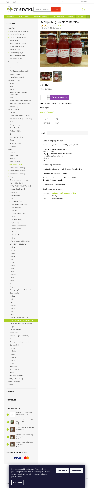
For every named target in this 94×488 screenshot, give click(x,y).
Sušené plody (14, 345)
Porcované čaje (16, 201)
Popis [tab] (43, 133)
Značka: (51, 28)
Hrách (12, 259)
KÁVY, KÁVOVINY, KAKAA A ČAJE (20, 186)
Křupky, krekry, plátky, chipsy (20, 241)
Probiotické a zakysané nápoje (20, 100)
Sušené (12, 113)
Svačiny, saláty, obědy (15, 379)
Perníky (13, 146)
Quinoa (13, 272)
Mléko (12, 83)
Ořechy (13, 354)
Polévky (12, 372)
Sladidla (13, 305)
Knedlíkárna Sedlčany (17, 56)
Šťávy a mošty (15, 125)
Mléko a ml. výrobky (14, 80)
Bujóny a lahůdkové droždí (20, 317)
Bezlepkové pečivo (16, 137)
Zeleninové (14, 155)
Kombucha (13, 158)
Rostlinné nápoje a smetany (19, 336)
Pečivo (10, 134)
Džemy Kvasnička (16, 59)
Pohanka (13, 265)
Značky (10, 385)
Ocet (12, 314)
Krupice (12, 287)
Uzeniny (12, 68)
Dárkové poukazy (14, 382)
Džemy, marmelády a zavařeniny (21, 119)
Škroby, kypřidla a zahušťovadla (21, 290)
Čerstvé (12, 140)
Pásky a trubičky (15, 131)
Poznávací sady (17, 220)
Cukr (12, 299)
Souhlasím (76, 470)
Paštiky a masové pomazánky (20, 71)
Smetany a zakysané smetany (20, 103)
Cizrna (13, 250)
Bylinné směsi (16, 207)
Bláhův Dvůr (14, 40)
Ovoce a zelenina (13, 109)
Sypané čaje (15, 223)
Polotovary (14, 333)
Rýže (12, 262)
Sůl (12, 311)
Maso (12, 65)
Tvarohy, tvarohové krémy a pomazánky (19, 93)
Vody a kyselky (15, 161)
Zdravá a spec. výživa (15, 165)
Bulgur (13, 247)
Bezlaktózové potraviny (18, 171)
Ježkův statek (15, 49)
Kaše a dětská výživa (17, 183)
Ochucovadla (14, 293)
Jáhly (12, 268)
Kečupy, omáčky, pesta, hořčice (22, 320)
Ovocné (12, 152)
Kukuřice (14, 275)
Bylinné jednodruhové (19, 204)
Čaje (12, 198)
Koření (13, 296)
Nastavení (17, 482)
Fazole (13, 256)
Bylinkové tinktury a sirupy (19, 180)
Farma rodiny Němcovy (18, 37)
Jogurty (12, 89)
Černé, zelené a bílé (18, 214)
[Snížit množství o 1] (48, 98)
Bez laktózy (14, 107)
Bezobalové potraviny (17, 168)
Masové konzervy (16, 74)
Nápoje (10, 149)
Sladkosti (13, 339)
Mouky (12, 278)
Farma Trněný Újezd (17, 34)
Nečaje (14, 216)
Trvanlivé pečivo (15, 143)
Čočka (13, 253)
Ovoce (13, 348)
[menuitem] (10, 16)
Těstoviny (13, 366)
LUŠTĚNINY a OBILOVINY (18, 244)
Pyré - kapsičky (15, 128)
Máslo (12, 86)
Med (12, 302)
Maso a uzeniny (13, 62)
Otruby (12, 281)
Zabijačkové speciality (17, 77)
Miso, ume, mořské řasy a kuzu (21, 323)
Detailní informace (46, 112)
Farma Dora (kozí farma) (18, 43)
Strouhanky (14, 284)
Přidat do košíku (61, 97)
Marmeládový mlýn (16, 53)
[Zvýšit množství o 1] (48, 96)
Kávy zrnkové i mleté (18, 189)
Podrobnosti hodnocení (66, 26)
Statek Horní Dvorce (17, 47)
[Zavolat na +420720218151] (10, 2)
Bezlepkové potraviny (17, 174)
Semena (13, 357)
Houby (13, 360)
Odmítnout (62, 470)
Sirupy (13, 308)
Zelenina (13, 351)
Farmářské (11, 28)
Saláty (12, 122)
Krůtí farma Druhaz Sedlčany (19, 31)
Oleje (12, 327)
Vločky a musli (14, 369)
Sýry (11, 97)
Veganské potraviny (17, 177)
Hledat (56, 9)
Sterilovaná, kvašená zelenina (20, 116)
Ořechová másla (15, 330)
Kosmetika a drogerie (15, 375)
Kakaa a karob (15, 195)
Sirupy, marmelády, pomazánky (21, 342)
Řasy (12, 363)
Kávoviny (14, 192)
